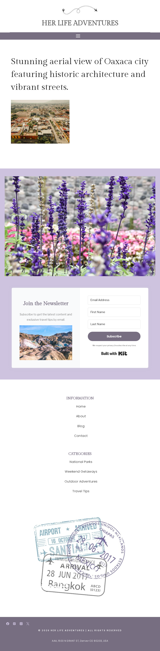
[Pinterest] (14, 624)
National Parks (81, 462)
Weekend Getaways (81, 471)
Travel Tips (81, 491)
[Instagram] (21, 624)
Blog (80, 426)
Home (81, 406)
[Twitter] (28, 624)
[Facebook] (8, 624)
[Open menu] (80, 36)
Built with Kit (114, 353)
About (81, 416)
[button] (46, 342)
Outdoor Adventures (81, 481)
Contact (81, 436)
